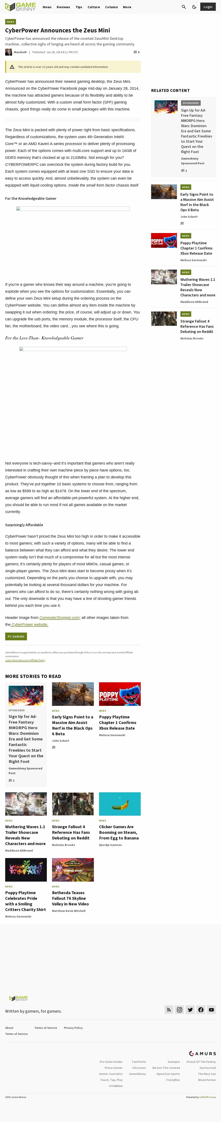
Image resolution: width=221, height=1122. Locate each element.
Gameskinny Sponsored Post (25, 770)
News (47, 7)
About (9, 1028)
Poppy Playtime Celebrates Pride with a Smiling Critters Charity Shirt (25, 901)
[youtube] (211, 1009)
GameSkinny (137, 1074)
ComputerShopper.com (59, 617)
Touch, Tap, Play (111, 1080)
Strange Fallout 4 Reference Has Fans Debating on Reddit (71, 832)
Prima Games (114, 1068)
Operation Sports (168, 1074)
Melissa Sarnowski (112, 735)
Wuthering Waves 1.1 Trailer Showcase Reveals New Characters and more (25, 835)
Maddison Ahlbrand (19, 850)
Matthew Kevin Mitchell (68, 911)
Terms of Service (46, 1028)
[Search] (184, 7)
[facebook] (200, 1009)
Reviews (63, 7)
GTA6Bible (116, 1086)
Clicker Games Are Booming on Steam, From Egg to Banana (119, 832)
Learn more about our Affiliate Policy (25, 660)
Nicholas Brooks (63, 845)
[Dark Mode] (194, 7)
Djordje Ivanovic (110, 845)
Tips (79, 7)
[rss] (169, 1009)
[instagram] (179, 1009)
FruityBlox (173, 1080)
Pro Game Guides (111, 1062)
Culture (94, 7)
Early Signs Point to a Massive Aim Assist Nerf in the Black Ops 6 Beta (72, 725)
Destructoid (208, 1068)
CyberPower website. (29, 624)
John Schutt (60, 741)
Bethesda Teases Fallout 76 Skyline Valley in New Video (70, 898)
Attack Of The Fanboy (201, 1062)
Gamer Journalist (111, 1074)
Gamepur (174, 1062)
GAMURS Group (207, 1097)
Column (111, 7)
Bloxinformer (207, 1080)
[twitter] (190, 1009)
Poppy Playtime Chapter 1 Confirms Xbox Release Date (117, 722)
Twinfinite (139, 1062)
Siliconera (139, 1068)
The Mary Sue (207, 1074)
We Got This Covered (166, 1068)
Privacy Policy (73, 1028)
